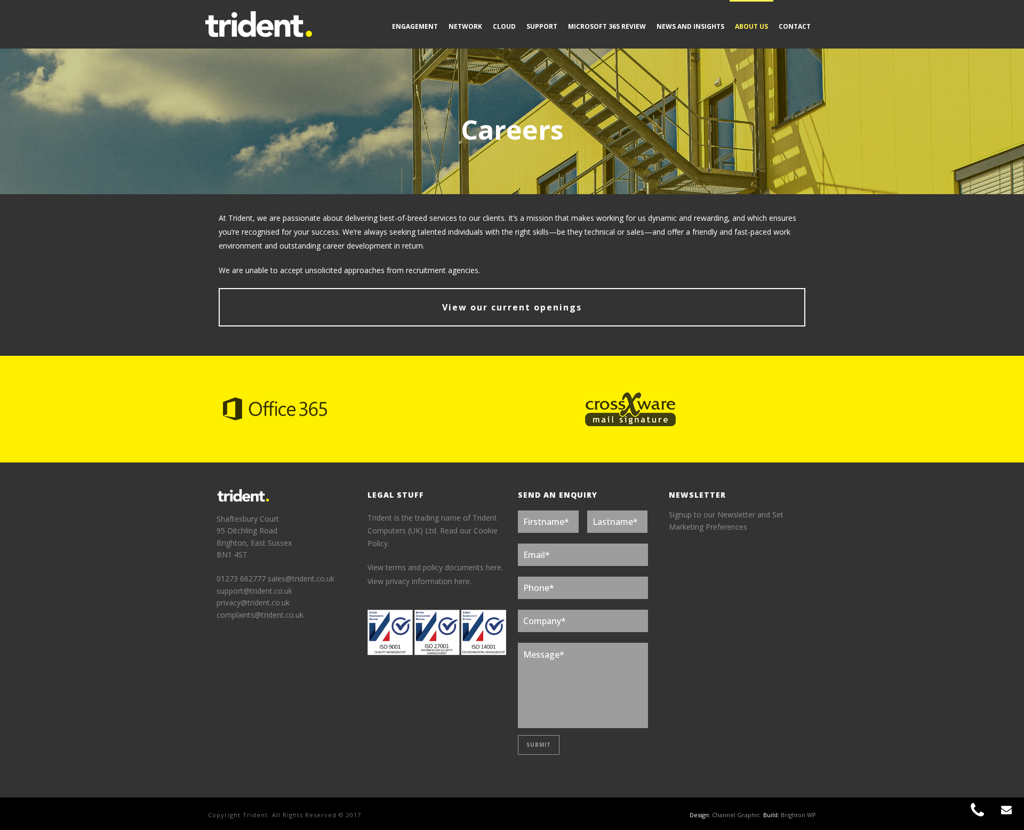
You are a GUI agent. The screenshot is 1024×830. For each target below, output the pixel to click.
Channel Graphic (736, 815)
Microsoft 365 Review (607, 26)
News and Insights (690, 26)
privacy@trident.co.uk (253, 602)
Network (465, 26)
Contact (795, 26)
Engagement (415, 26)
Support (541, 26)
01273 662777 (242, 578)
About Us (751, 26)
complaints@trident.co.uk (260, 615)
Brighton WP (798, 815)
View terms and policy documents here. (435, 567)
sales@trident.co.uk (301, 578)
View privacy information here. (419, 581)
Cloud (504, 26)
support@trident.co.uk (254, 591)
